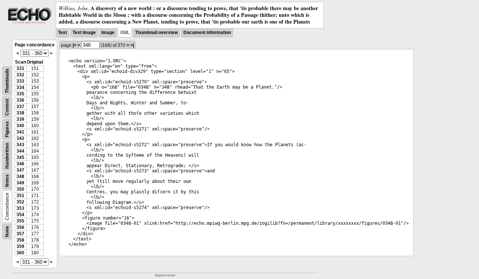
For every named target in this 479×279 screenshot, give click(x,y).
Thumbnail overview (156, 32)
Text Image (84, 32)
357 (20, 233)
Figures (7, 129)
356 (20, 227)
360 (20, 252)
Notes (7, 180)
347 (20, 170)
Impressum (165, 275)
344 (20, 151)
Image (108, 32)
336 (20, 100)
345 (20, 157)
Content (7, 107)
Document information (207, 32)
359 (20, 246)
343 (20, 144)
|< (74, 45)
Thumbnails (7, 80)
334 (20, 87)
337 (20, 106)
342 (20, 138)
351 (20, 195)
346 (20, 163)
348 (20, 176)
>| (132, 45)
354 (20, 214)
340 (20, 125)
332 (20, 74)
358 (20, 240)
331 (20, 68)
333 (20, 81)
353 (20, 208)
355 (20, 221)
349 (20, 183)
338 (20, 113)
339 (20, 119)
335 (20, 93)
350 (20, 189)
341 (20, 132)
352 (20, 202)
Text (62, 32)
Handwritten (7, 156)
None (7, 231)
